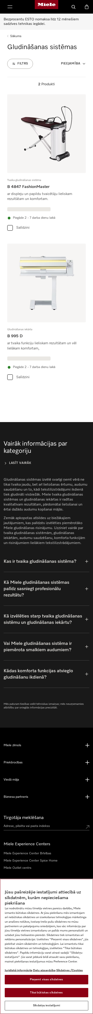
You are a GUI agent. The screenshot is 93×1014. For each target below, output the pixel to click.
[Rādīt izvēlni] (10, 6)
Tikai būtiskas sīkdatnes (46, 992)
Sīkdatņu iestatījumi (46, 1005)
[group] (46, 163)
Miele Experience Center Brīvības (27, 853)
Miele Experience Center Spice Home (31, 860)
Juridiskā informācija (18, 970)
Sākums (15, 36)
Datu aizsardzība (44, 970)
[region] (46, 946)
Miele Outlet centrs (17, 867)
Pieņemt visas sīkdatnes (46, 979)
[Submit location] (87, 827)
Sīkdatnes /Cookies (69, 970)
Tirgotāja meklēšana (24, 817)
